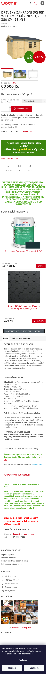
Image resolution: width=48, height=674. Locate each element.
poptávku (24, 149)
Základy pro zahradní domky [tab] (20, 338)
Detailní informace (8, 159)
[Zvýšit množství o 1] (10, 107)
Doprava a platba (7, 555)
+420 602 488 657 (12, 580)
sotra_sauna (10, 591)
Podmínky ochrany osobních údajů (14, 561)
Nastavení (23, 660)
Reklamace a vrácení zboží (11, 564)
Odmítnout (12, 668)
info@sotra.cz (37, 464)
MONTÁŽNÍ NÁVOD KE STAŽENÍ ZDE (17, 475)
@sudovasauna (11, 587)
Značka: (8, 26)
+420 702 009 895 (25, 132)
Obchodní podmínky (8, 558)
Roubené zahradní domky (23, 534)
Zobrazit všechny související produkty (24, 331)
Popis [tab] (5, 338)
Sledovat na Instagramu (21, 628)
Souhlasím (34, 668)
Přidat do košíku (23, 109)
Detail (41, 266)
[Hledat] (29, 3)
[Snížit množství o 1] (10, 110)
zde (32, 654)
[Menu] (42, 3)
